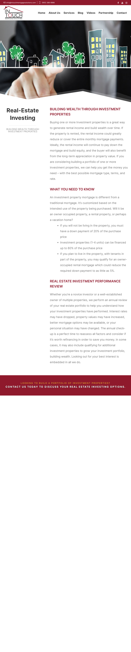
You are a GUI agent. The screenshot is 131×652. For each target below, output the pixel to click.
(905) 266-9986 (48, 3)
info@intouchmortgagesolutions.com (21, 3)
